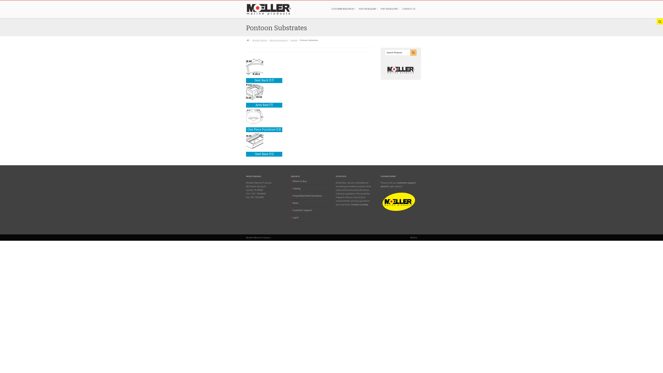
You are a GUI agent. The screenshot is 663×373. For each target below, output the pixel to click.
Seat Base (264, 154)
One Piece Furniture (264, 129)
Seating (293, 40)
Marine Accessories (279, 40)
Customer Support (302, 210)
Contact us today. (359, 204)
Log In (296, 217)
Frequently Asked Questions (307, 195)
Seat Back (264, 80)
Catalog (296, 188)
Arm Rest (264, 105)
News (296, 202)
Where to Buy (300, 181)
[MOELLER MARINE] (272, 9)
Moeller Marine (260, 40)
